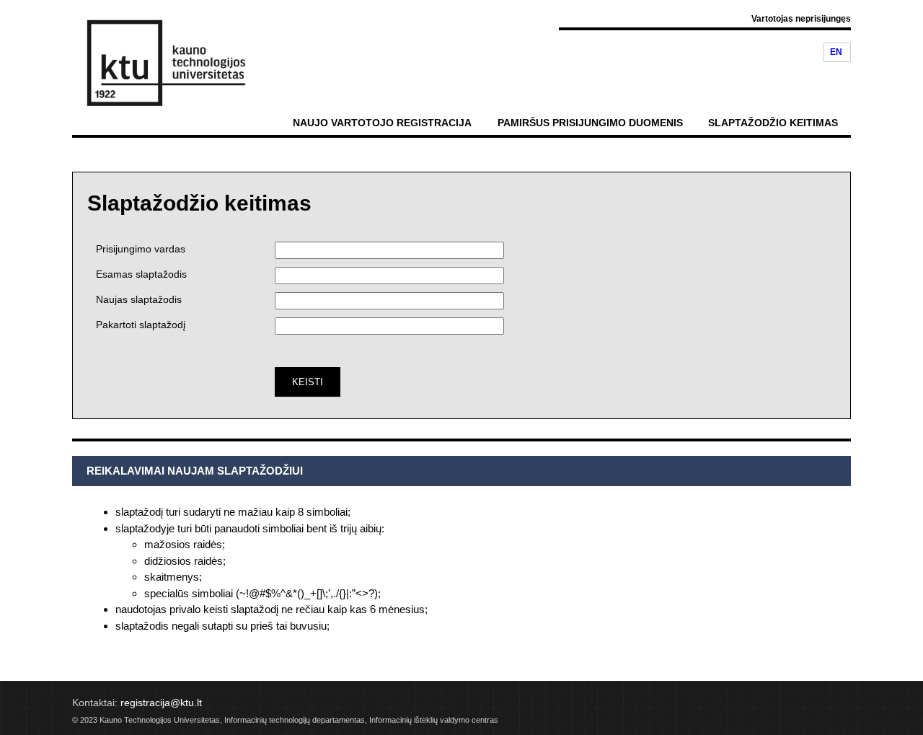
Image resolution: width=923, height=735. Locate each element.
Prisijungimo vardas (140, 249)
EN (836, 52)
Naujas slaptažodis (139, 299)
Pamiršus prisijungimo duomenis (590, 122)
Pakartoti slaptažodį (140, 324)
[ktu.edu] (159, 61)
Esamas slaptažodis (141, 274)
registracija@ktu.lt (161, 702)
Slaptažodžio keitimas (773, 122)
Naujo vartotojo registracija (382, 122)
